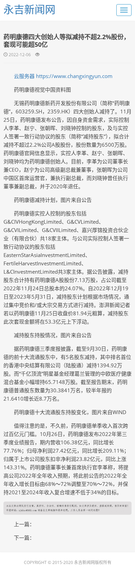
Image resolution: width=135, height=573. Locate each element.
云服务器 (24, 75)
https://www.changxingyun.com (74, 75)
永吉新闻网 (29, 9)
